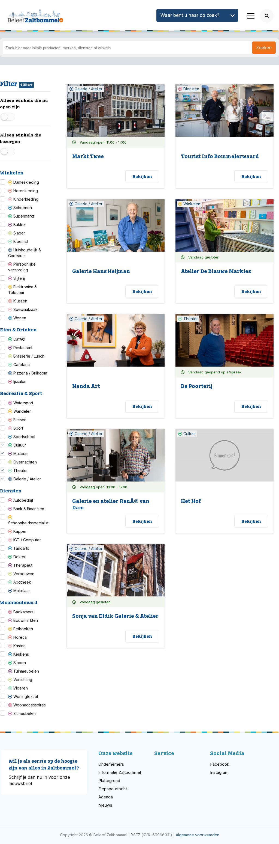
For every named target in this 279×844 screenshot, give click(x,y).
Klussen (20, 301)
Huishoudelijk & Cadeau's (24, 253)
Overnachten (25, 462)
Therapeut (22, 565)
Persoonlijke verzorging (22, 267)
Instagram (219, 772)
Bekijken (142, 176)
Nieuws (105, 805)
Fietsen (19, 419)
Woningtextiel (25, 696)
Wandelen (22, 411)
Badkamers (23, 612)
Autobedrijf (23, 500)
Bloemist (20, 241)
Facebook (219, 764)
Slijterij (19, 278)
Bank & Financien (28, 508)
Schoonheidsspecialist (28, 523)
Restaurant (22, 347)
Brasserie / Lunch (28, 356)
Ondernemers (111, 764)
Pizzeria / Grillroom (30, 373)
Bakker (19, 224)
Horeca (20, 637)
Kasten (19, 645)
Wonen (19, 318)
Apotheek (22, 582)
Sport (18, 428)
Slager (19, 233)
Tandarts (21, 548)
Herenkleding (25, 190)
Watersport (23, 402)
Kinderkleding (25, 199)
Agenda (105, 797)
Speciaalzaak (25, 309)
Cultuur (19, 445)
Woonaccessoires (29, 705)
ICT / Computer (27, 539)
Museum (20, 453)
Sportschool (24, 436)
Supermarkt (23, 216)
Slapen (19, 662)
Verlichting (22, 679)
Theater (20, 470)
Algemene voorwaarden (197, 835)
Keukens (21, 654)
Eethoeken (23, 628)
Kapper (20, 531)
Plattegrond (109, 780)
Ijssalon (19, 381)
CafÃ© (19, 339)
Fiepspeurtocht (112, 788)
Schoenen (22, 207)
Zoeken (264, 47)
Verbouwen (23, 573)
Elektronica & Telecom (22, 289)
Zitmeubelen (24, 713)
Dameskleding (26, 182)
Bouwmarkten (25, 620)
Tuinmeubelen (26, 671)
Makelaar (21, 590)
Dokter (19, 556)
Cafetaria (21, 364)
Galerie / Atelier (27, 479)
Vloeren (20, 688)
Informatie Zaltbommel (119, 772)
